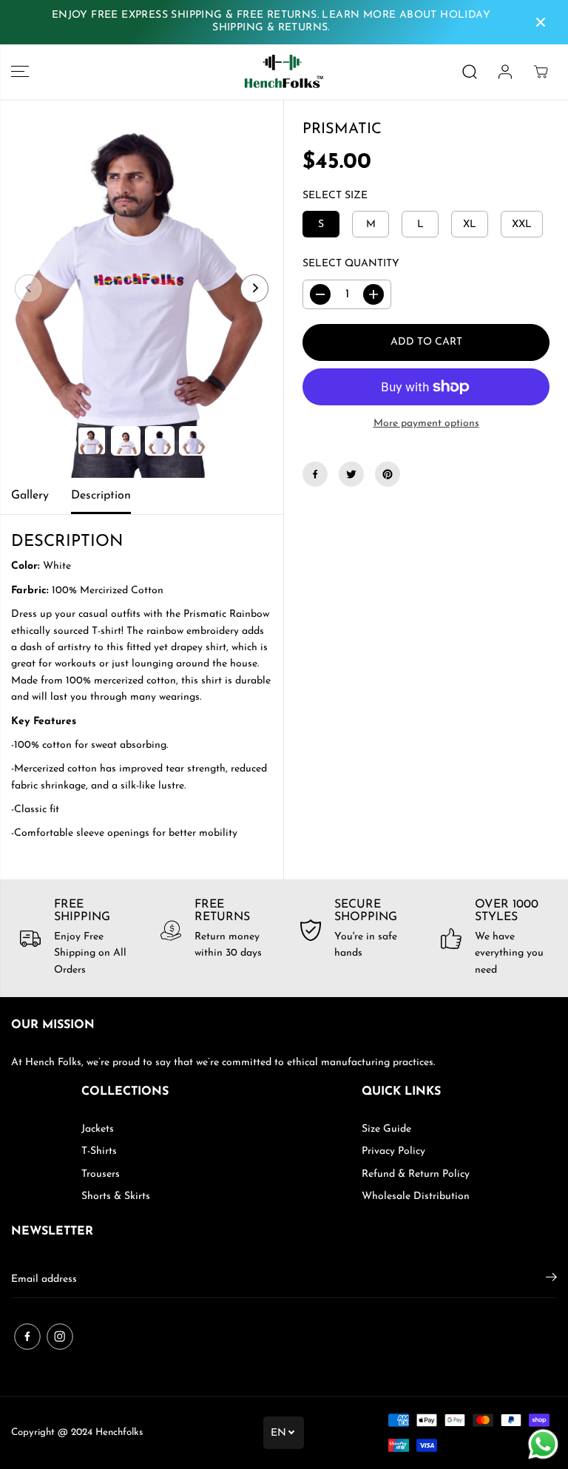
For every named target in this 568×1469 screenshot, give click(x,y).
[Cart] (540, 71)
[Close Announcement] (540, 22)
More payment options (426, 423)
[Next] (254, 288)
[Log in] (505, 71)
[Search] (469, 71)
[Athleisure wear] (284, 72)
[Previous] (29, 288)
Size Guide (386, 1129)
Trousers (100, 1174)
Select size (335, 195)
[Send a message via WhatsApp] (543, 1444)
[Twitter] (351, 474)
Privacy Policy (393, 1151)
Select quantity (350, 263)
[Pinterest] (387, 474)
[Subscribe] (551, 1279)
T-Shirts (99, 1151)
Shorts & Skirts (115, 1196)
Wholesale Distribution (416, 1196)
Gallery (30, 496)
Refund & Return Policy (416, 1174)
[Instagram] (60, 1336)
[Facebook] (315, 474)
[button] (20, 72)
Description (101, 496)
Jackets (97, 1129)
